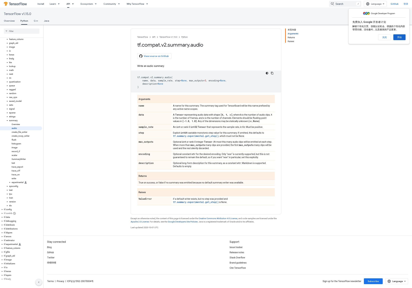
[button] (21, 39)
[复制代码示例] (272, 73)
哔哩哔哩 (51, 262)
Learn (53, 3)
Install (40, 3)
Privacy (60, 281)
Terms (50, 281)
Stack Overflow (237, 257)
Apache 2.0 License (140, 221)
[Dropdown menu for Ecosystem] (97, 4)
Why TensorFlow (135, 3)
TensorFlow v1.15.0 (17, 14)
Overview (9, 20)
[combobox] (345, 4)
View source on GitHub (156, 56)
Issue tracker (236, 247)
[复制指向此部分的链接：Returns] (150, 176)
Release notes (237, 252)
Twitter (51, 257)
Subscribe (373, 281)
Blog (49, 247)
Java (46, 20)
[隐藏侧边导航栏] (39, 282)
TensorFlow (142, 37)
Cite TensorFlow (238, 268)
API (68, 3)
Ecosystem (87, 3)
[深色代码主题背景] (267, 73)
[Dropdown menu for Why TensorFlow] (148, 4)
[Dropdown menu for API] (74, 4)
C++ (36, 20)
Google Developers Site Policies (183, 221)
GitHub (394, 3)
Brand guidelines (238, 262)
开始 (399, 37)
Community (109, 3)
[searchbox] (21, 31)
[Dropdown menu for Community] (120, 4)
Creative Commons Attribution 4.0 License (218, 218)
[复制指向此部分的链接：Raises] (149, 192)
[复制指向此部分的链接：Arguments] (153, 99)
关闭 (384, 37)
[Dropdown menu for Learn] (60, 4)
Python (24, 20)
